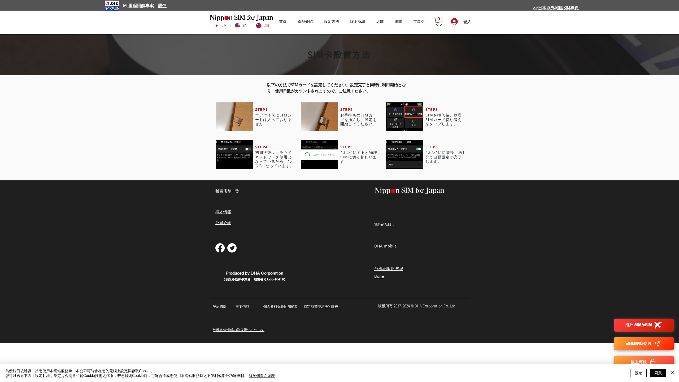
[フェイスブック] (220, 248)
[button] (331, 21)
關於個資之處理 (262, 375)
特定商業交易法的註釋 (321, 306)
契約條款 (220, 306)
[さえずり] (232, 248)
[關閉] (672, 373)
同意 (658, 372)
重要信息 (243, 306)
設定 (638, 372)
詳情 (162, 5)
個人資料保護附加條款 (280, 306)
